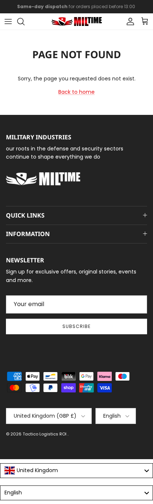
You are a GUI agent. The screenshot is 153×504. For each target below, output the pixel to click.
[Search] (24, 21)
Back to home (76, 92)
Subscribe (76, 326)
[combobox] (76, 470)
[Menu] (8, 21)
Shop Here (125, 9)
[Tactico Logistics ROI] (77, 21)
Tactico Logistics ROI (45, 434)
